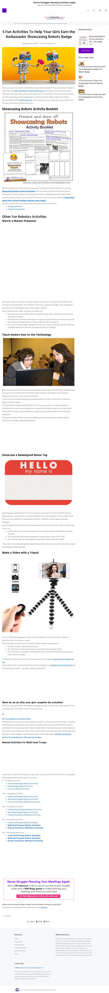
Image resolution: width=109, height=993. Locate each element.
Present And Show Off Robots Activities (24, 815)
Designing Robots (15, 206)
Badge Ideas (18, 942)
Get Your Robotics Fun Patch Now (16, 718)
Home (16, 23)
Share (40, 922)
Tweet (32, 922)
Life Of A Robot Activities (18, 789)
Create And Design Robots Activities (23, 783)
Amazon (44, 907)
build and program (35, 91)
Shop (16, 954)
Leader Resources (20, 951)
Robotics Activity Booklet (61, 665)
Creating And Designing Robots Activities (25, 809)
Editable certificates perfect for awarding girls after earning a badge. (36, 736)
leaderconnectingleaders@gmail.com (32, 968)
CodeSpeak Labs (25, 100)
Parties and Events (20, 948)
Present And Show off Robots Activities (24, 802)
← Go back (6, 915)
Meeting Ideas (19, 945)
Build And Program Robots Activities (23, 799)
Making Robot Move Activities (20, 786)
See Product (86, 50)
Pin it (47, 922)
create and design (20, 91)
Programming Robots (16, 209)
